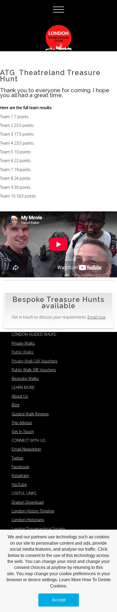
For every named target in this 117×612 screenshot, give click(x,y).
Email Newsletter (26, 449)
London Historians (28, 519)
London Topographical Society (38, 528)
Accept (58, 600)
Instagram (20, 475)
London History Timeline (33, 511)
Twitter (17, 458)
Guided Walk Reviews (30, 413)
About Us (20, 396)
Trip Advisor (22, 422)
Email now (97, 317)
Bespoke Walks (25, 378)
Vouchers (34, 361)
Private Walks (23, 343)
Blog (15, 404)
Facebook (20, 466)
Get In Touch (23, 431)
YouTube (19, 484)
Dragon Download (28, 502)
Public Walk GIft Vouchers (34, 369)
